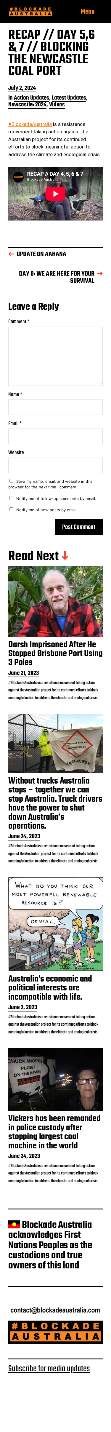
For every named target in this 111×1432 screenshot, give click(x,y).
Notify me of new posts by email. (47, 509)
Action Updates (31, 98)
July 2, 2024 (22, 88)
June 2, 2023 (22, 1008)
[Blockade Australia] (30, 12)
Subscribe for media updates (49, 1369)
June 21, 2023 (23, 673)
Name (15, 395)
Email (15, 424)
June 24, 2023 (24, 837)
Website (16, 453)
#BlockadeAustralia (30, 124)
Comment (18, 322)
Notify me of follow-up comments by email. (56, 498)
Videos (57, 105)
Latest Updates (69, 98)
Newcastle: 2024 (27, 105)
